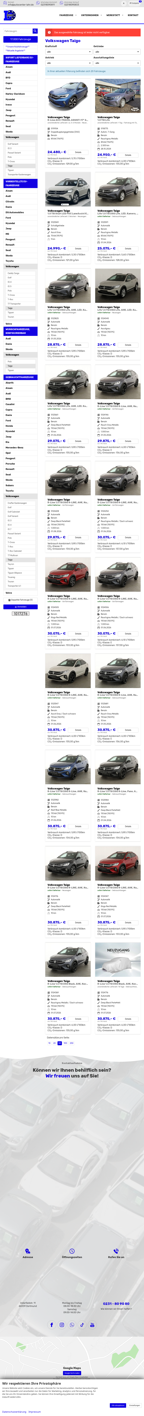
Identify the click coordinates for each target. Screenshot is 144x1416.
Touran (11, 317)
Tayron (11, 564)
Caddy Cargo (13, 273)
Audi (8, 72)
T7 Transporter (14, 304)
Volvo (9, 323)
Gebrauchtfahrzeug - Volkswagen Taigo (118, 123)
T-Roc (10, 299)
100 (65, 1043)
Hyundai (10, 99)
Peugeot (10, 115)
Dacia (9, 207)
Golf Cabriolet (14, 512)
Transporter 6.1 (14, 586)
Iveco (9, 104)
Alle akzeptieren (118, 1405)
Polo (10, 157)
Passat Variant (14, 153)
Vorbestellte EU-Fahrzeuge (17, 183)
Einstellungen (134, 1405)
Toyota (10, 261)
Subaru (10, 485)
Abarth (10, 382)
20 (54, 1043)
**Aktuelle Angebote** (15, 51)
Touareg (11, 577)
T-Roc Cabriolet (15, 551)
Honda (9, 426)
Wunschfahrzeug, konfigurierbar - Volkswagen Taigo (68, 123)
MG (7, 234)
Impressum (35, 1411)
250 (71, 1043)
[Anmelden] (124, 3)
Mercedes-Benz (14, 447)
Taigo (10, 166)
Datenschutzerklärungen (72, 1379)
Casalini (10, 404)
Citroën (10, 201)
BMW (8, 399)
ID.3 (9, 148)
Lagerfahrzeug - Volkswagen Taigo (118, 314)
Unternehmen (90, 15)
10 (49, 1043)
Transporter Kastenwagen (19, 174)
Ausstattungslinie (104, 57)
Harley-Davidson (15, 94)
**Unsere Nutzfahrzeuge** (17, 47)
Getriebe (99, 46)
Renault (10, 121)
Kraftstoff (51, 46)
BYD (8, 77)
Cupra (9, 83)
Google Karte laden (72, 1373)
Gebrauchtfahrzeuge (20, 377)
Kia (7, 442)
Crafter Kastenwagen (17, 503)
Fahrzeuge (66, 15)
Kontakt (133, 15)
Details (78, 152)
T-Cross (11, 161)
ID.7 (9, 529)
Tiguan (11, 170)
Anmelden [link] (21, 607)
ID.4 (10, 282)
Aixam (9, 67)
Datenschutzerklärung (14, 1411)
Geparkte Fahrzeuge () (22, 600)
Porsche (10, 463)
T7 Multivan (13, 555)
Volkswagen (12, 137)
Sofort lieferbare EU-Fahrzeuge (20, 59)
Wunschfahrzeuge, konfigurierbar (18, 331)
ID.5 (9, 286)
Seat (8, 126)
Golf (9, 278)
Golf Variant (13, 144)
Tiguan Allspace (15, 573)
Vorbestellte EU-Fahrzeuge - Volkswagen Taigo (68, 218)
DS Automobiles (15, 212)
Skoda (9, 131)
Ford (8, 88)
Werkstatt (113, 15)
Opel (8, 453)
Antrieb (49, 57)
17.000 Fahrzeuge (20, 39)
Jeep (8, 110)
